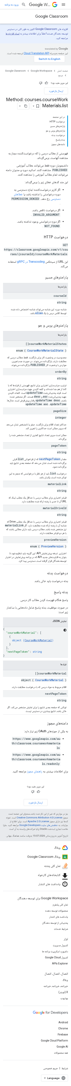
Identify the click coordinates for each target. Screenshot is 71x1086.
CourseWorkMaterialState (45, 350)
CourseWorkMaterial (38, 640)
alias (39, 313)
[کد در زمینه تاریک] (65, 630)
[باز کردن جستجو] (23, 4)
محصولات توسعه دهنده (56, 910)
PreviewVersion (52, 546)
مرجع (60, 75)
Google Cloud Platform (54, 1040)
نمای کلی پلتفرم (60, 904)
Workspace (47, 4)
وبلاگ (65, 979)
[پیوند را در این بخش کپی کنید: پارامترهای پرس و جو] (33, 325)
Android (63, 1022)
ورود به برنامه (11, 4)
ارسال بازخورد (56, 91)
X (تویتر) (63, 992)
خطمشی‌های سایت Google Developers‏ (38, 825)
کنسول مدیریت (60, 945)
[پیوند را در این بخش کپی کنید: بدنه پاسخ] (49, 592)
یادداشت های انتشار (58, 916)
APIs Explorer (60, 963)
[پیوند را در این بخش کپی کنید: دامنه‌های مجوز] (43, 723)
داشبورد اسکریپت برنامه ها (55, 951)
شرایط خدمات (61, 928)
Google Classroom (51, 16)
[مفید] (46, 83)
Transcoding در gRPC (31, 261)
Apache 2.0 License (38, 821)
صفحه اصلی (62, 70)
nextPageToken (49, 459)
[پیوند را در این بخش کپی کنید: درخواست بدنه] (43, 573)
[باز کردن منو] (63, 4)
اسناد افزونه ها (13, 33)
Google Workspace (41, 70)
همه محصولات (61, 1052)
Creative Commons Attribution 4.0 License (39, 817)
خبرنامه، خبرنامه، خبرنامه (56, 986)
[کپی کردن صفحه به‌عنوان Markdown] (25, 106)
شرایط (65, 1068)
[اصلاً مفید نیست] (41, 83)
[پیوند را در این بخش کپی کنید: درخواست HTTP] (40, 237)
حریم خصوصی (50, 1068)
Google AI (62, 1046)
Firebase (63, 1034)
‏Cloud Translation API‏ (36, 53)
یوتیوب (64, 998)
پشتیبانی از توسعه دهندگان (55, 922)
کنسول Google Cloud (56, 957)
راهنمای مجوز (34, 771)
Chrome (63, 1028)
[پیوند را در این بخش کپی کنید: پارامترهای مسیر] (40, 277)
